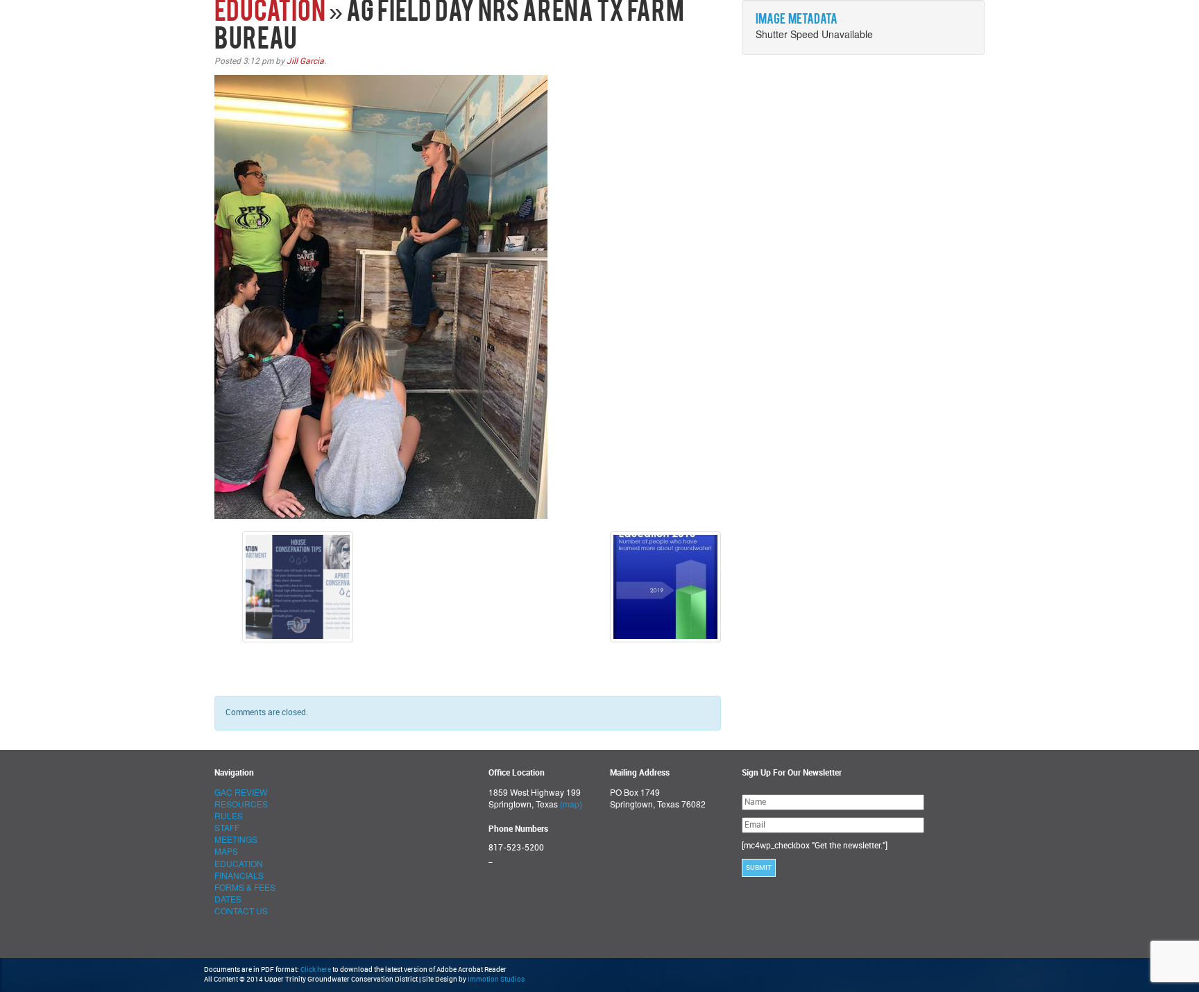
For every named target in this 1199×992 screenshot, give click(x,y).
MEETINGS (235, 839)
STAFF (226, 827)
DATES (227, 899)
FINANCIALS (239, 875)
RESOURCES (241, 804)
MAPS (226, 851)
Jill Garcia (305, 61)
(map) (571, 804)
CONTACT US (241, 910)
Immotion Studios (496, 979)
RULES (228, 815)
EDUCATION (269, 13)
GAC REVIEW (240, 792)
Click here (315, 970)
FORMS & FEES (244, 887)
